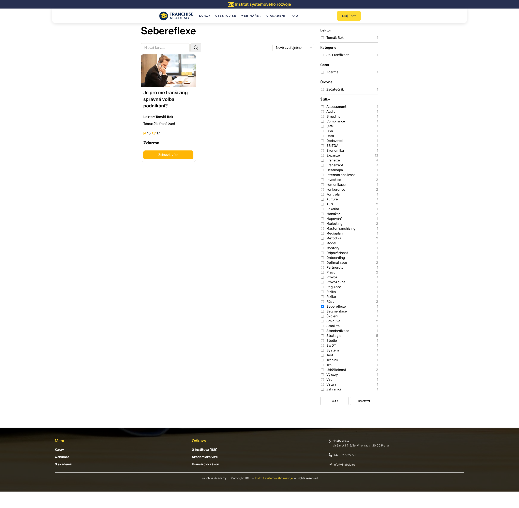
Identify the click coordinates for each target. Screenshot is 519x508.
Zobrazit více (168, 155)
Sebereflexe (336, 306)
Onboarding (335, 258)
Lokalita (332, 209)
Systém (332, 350)
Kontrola (333, 194)
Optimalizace (336, 262)
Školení (332, 316)
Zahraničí (333, 389)
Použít (334, 400)
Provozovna (335, 282)
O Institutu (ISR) (204, 450)
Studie (331, 340)
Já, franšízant (164, 123)
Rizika (331, 292)
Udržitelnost (336, 370)
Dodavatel (334, 141)
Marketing (334, 224)
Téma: (148, 123)
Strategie (333, 336)
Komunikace (336, 185)
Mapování (334, 219)
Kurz (329, 204)
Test (329, 355)
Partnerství (335, 267)
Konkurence (335, 189)
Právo (331, 272)
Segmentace (336, 311)
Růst (330, 301)
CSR (329, 131)
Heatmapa (334, 170)
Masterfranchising (340, 228)
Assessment (336, 107)
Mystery (332, 248)
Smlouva (333, 321)
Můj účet (349, 16)
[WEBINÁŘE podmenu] (260, 16)
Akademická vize (205, 457)
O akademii (63, 464)
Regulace (333, 287)
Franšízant (334, 165)
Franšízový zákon (205, 464)
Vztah (331, 384)
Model (331, 243)
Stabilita (333, 326)
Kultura (332, 199)
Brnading (333, 116)
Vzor (330, 379)
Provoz (332, 277)
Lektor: (149, 117)
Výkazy (332, 375)
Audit (330, 111)
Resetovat (364, 400)
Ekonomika (335, 150)
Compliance (335, 121)
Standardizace (337, 331)
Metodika (333, 238)
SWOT (331, 345)
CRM (330, 126)
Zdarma (332, 72)
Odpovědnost (337, 253)
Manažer (333, 214)
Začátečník (335, 89)
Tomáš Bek (335, 38)
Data (330, 136)
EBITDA (332, 146)
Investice (333, 180)
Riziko (331, 297)
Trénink (332, 360)
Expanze (333, 155)
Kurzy (59, 450)
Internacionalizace (341, 175)
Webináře (62, 457)
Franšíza (333, 160)
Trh (328, 365)
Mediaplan (334, 233)
